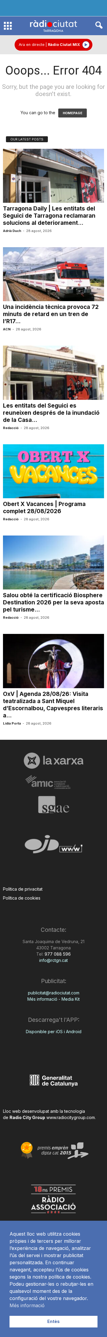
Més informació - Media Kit (53, 999)
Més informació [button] (27, 1305)
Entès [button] (53, 1321)
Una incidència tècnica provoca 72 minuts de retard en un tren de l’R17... (51, 314)
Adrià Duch (12, 231)
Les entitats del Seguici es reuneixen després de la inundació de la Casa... (51, 412)
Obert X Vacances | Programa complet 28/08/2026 (44, 508)
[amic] (53, 782)
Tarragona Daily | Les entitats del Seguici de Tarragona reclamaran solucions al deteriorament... (49, 215)
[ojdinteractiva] (53, 847)
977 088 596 (57, 954)
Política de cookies (21, 897)
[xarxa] (53, 761)
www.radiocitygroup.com (70, 1117)
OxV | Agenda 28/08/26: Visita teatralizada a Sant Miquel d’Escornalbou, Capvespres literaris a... (53, 705)
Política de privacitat (23, 889)
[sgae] (53, 804)
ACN (7, 329)
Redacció (11, 428)
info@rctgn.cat (53, 960)
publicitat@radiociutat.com (53, 992)
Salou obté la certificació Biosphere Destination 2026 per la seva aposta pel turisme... (53, 602)
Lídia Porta (12, 723)
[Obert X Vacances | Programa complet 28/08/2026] (53, 471)
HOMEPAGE (72, 113)
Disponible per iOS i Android (53, 1031)
